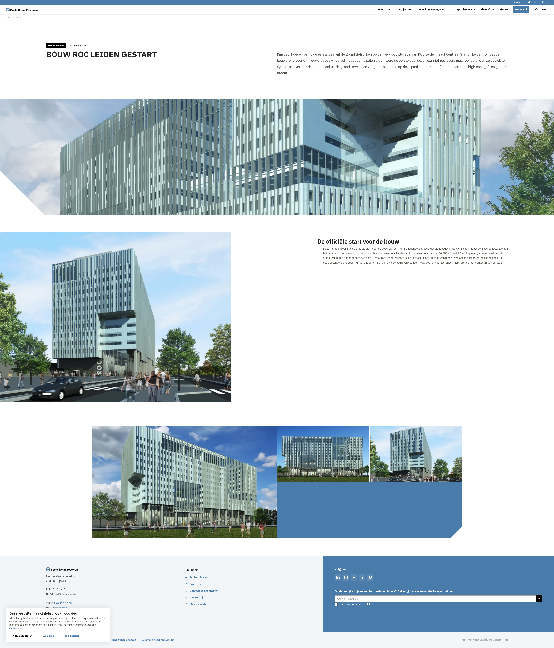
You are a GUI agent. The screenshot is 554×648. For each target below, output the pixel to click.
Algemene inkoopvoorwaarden (158, 639)
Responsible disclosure (124, 639)
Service (545, 2)
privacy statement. (367, 604)
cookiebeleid (16, 628)
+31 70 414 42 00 (61, 603)
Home (8, 17)
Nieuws (19, 17)
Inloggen (531, 2)
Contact (518, 2)
